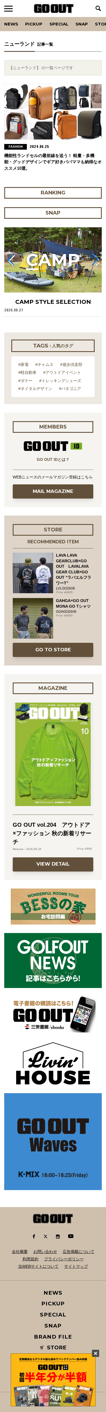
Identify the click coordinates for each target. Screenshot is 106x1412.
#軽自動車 (27, 372)
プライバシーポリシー (64, 1259)
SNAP (81, 24)
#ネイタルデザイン (35, 388)
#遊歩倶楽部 (71, 364)
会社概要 (20, 1251)
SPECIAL (58, 24)
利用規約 (30, 1259)
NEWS (53, 1293)
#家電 (23, 364)
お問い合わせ (45, 1251)
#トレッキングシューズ (60, 380)
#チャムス (44, 364)
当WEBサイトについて (38, 1266)
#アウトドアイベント (62, 372)
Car (74, 17)
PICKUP (33, 24)
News (11, 24)
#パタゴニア (70, 388)
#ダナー (25, 380)
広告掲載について (78, 1251)
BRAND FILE (53, 1336)
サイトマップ (76, 1266)
